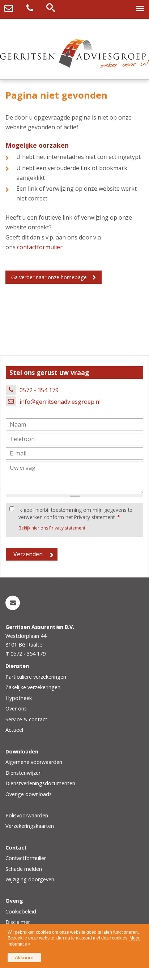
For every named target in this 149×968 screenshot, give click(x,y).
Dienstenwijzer (23, 772)
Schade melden (23, 868)
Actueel (14, 729)
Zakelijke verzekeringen (32, 687)
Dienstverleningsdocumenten (40, 783)
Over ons (16, 708)
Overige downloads (28, 794)
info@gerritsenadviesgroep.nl (60, 402)
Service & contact (26, 719)
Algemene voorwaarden (33, 762)
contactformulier (40, 247)
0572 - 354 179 (39, 390)
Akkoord (24, 957)
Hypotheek (18, 698)
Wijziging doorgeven (29, 879)
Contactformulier (25, 858)
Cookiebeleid (20, 911)
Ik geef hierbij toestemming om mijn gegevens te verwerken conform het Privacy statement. (75, 513)
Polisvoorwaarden (26, 815)
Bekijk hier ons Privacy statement (51, 528)
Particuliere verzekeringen (35, 676)
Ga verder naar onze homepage (49, 277)
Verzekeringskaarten (29, 825)
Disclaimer (17, 922)
